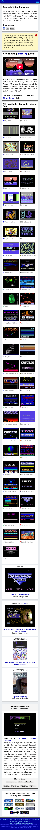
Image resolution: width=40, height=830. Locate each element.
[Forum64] (8, 802)
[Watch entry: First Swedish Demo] (11, 422)
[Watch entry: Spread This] (11, 253)
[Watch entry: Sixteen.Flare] (11, 152)
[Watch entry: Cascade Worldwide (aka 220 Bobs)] (11, 371)
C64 (7, 28)
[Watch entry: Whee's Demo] (11, 270)
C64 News (22, 782)
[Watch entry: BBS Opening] (28, 304)
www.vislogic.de (33, 826)
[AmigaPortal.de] (19, 802)
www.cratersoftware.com (8, 826)
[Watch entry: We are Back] (28, 321)
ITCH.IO (23, 603)
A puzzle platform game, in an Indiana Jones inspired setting (20, 630)
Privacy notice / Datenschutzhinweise (20, 823)
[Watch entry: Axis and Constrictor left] (28, 506)
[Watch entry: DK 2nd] (28, 338)
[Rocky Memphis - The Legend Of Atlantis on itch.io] (20, 626)
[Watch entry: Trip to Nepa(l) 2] (28, 220)
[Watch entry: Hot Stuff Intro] (11, 405)
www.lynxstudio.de (22, 826)
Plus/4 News (15, 786)
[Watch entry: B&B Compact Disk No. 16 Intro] (28, 489)
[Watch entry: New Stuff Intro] (11, 523)
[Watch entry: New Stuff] (28, 456)
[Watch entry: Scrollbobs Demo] (11, 388)
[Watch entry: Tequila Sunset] (28, 119)
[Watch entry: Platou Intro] (11, 557)
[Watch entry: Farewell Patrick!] (28, 135)
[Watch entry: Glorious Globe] (11, 456)
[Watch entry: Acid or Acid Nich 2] (28, 388)
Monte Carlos (8, 98)
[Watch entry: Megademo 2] (11, 472)
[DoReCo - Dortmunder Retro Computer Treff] (30, 802)
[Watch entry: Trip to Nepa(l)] (11, 237)
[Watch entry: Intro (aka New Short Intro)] (11, 439)
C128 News (7, 786)
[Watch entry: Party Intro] (11, 355)
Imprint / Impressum (22, 821)
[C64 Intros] (30, 806)
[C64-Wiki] (19, 810)
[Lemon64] (8, 806)
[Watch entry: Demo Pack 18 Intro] (28, 439)
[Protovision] (14, 814)
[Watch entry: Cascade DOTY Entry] (28, 152)
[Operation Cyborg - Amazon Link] (20, 693)
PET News (33, 786)
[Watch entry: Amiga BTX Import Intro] (28, 371)
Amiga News (30, 782)
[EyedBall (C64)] (20, 736)
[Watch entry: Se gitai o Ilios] (28, 169)
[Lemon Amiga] (19, 806)
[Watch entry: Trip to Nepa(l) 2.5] (11, 220)
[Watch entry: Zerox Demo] (11, 506)
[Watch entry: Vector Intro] (11, 338)
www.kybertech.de (25, 827)
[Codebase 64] (8, 810)
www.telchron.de (14, 827)
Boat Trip (23, 54)
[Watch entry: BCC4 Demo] (11, 169)
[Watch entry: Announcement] (28, 237)
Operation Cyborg (20, 697)
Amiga (12, 28)
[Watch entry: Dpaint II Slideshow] (28, 540)
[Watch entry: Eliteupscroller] (28, 186)
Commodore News (11, 782)
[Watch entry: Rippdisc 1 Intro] (11, 540)
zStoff (12, 821)
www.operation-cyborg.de (22, 824)
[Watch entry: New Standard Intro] (28, 472)
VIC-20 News (25, 786)
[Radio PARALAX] (30, 810)
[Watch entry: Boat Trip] (11, 186)
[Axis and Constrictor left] (20, 591)
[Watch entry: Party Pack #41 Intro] (11, 321)
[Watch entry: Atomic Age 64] (11, 203)
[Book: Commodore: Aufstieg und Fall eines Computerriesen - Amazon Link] (20, 659)
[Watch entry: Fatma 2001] (28, 405)
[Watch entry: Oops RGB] (11, 119)
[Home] (2, 1)
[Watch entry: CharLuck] (28, 203)
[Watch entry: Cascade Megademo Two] (28, 253)
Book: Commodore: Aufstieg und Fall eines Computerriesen (20, 663)
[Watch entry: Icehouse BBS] (28, 287)
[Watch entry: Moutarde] (28, 355)
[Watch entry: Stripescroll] (11, 135)
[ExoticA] (24, 814)
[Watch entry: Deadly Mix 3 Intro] (11, 489)
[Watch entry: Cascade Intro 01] (28, 422)
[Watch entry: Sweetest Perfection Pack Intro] (28, 270)
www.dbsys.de (35, 824)
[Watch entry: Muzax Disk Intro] (28, 523)
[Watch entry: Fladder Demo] (11, 287)
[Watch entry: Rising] (11, 304)
